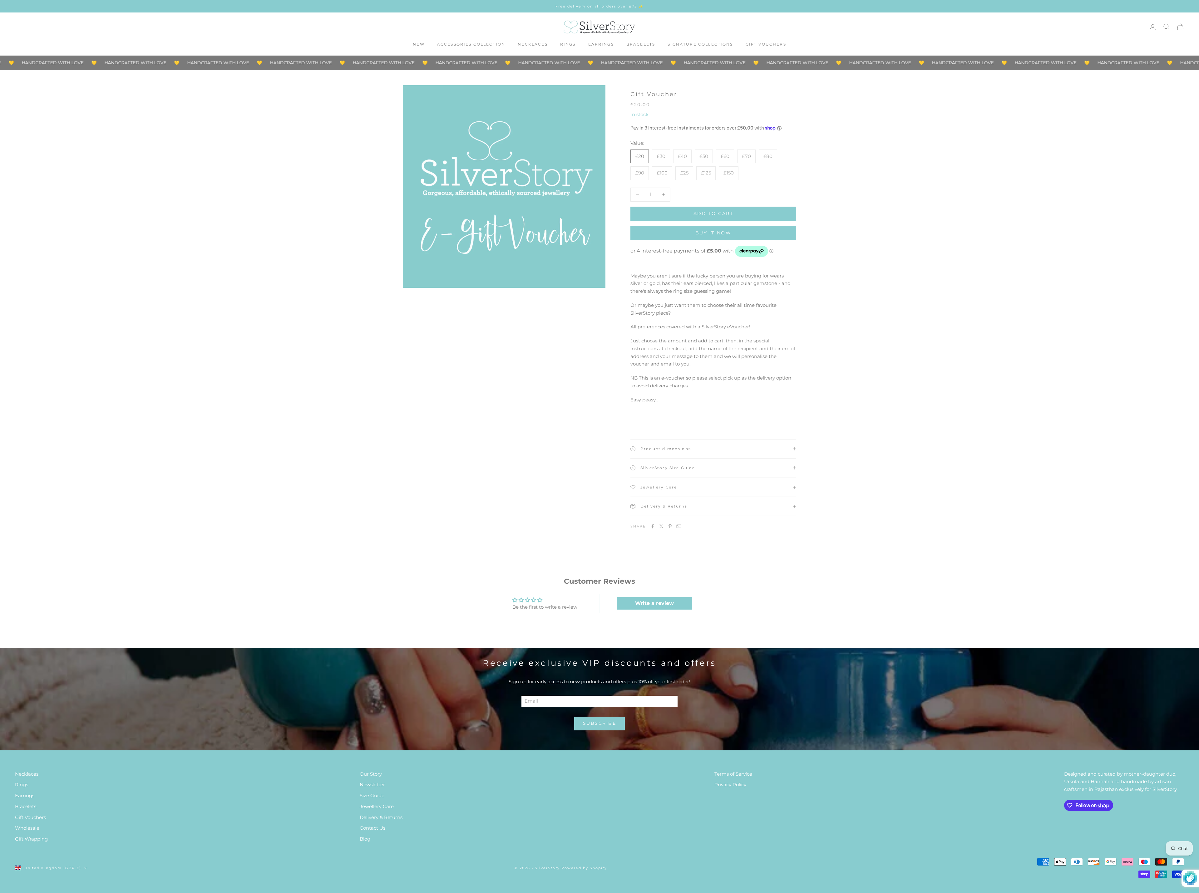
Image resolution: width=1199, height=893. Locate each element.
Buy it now (713, 233)
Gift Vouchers (766, 44)
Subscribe (599, 723)
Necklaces (532, 44)
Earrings (601, 44)
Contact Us (372, 828)
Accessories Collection (471, 44)
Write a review (654, 603)
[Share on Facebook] (652, 526)
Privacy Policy (730, 785)
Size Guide (372, 795)
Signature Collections (700, 44)
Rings (568, 44)
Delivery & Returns (381, 817)
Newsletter (372, 785)
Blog (365, 839)
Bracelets (640, 44)
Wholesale (27, 828)
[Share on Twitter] (661, 526)
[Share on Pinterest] (670, 526)
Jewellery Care (377, 806)
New (418, 44)
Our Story (371, 774)
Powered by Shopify (584, 868)
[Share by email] (678, 526)
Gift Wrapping (31, 839)
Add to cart (713, 213)
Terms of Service (733, 774)
